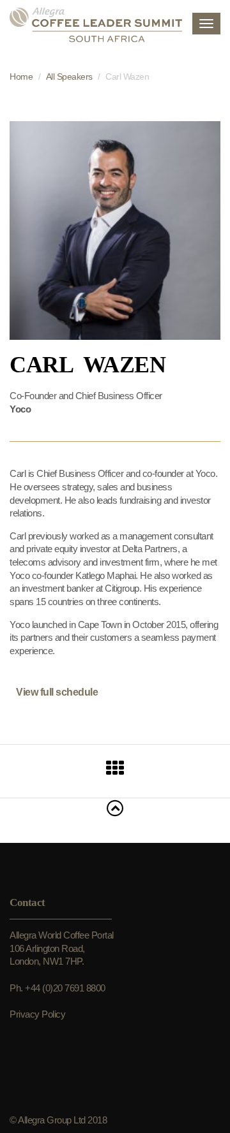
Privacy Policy (37, 1014)
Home (21, 76)
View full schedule (57, 692)
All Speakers (69, 76)
